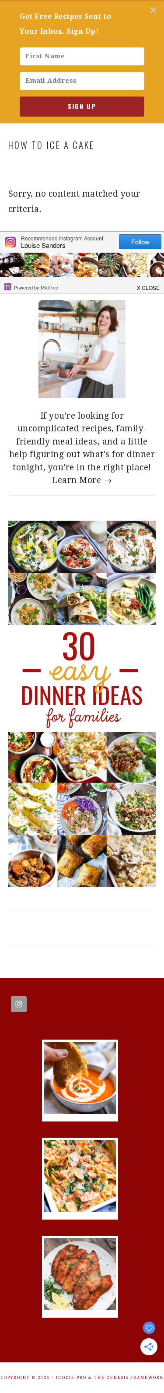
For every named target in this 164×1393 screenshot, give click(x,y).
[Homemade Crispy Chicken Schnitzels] (80, 1307)
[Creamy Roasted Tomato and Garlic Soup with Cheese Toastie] (80, 1111)
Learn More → (82, 480)
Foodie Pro (71, 1377)
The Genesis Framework (129, 1377)
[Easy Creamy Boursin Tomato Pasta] (80, 1209)
